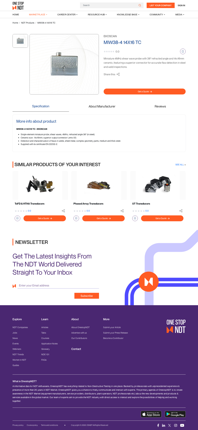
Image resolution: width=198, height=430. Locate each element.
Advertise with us (79, 332)
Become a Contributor (113, 338)
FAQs (44, 359)
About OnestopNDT (80, 327)
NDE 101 (45, 354)
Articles (44, 327)
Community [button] (156, 14)
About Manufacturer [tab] (102, 106)
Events (16, 343)
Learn (44, 319)
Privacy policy (18, 425)
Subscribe (87, 295)
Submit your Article (112, 327)
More (106, 319)
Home (16, 14)
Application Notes (49, 343)
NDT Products (27, 22)
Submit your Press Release (115, 332)
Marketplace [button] (37, 14)
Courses (45, 338)
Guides (16, 365)
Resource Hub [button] (96, 14)
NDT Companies (20, 327)
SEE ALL (179, 164)
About (75, 319)
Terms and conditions (49, 425)
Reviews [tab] (160, 106)
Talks (43, 332)
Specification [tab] (40, 106)
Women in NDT (19, 359)
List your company (161, 5)
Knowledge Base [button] (127, 14)
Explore (17, 319)
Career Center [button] (66, 14)
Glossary (45, 349)
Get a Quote (143, 91)
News (15, 338)
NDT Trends (18, 354)
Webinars (17, 349)
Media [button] (178, 14)
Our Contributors (79, 338)
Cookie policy (32, 425)
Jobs (15, 332)
